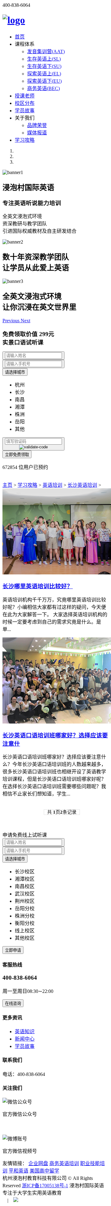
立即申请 (13, 950)
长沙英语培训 (82, 485)
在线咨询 (13, 1003)
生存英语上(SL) (44, 58)
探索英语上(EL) (44, 73)
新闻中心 (25, 1038)
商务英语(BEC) (43, 88)
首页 (20, 36)
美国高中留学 (44, 1170)
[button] (11, 320)
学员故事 (25, 110)
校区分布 (25, 103)
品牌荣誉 (37, 125)
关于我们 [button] (25, 118)
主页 (7, 485)
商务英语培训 (64, 1163)
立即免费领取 (17, 454)
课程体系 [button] (25, 44)
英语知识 (25, 1031)
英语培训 (52, 485)
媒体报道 (37, 132)
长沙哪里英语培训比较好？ (37, 586)
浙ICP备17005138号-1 (45, 1185)
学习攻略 (25, 140)
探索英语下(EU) (44, 81)
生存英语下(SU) (44, 66)
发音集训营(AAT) (46, 51)
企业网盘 (38, 1163)
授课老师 (25, 95)
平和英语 (18, 1170)
